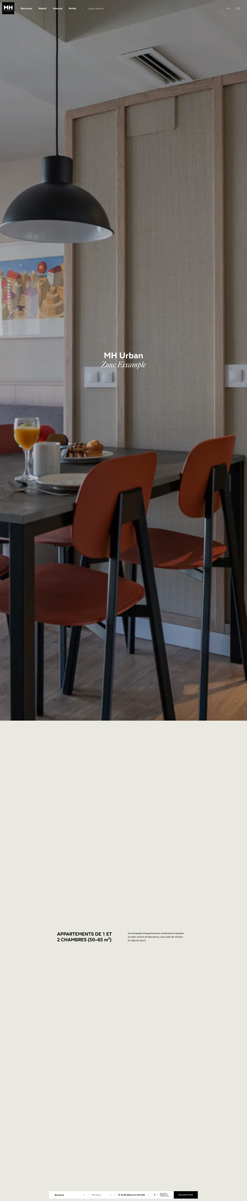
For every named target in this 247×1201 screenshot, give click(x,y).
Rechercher (185, 1195)
